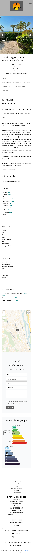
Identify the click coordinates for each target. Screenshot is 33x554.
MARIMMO (16, 510)
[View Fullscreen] (4, 318)
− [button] (4, 314)
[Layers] (28, 312)
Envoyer (10, 407)
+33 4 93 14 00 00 (16, 520)
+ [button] (4, 312)
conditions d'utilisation (12, 551)
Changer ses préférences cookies (10, 542)
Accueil (4, 78)
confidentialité (27, 550)
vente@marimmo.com (16, 522)
